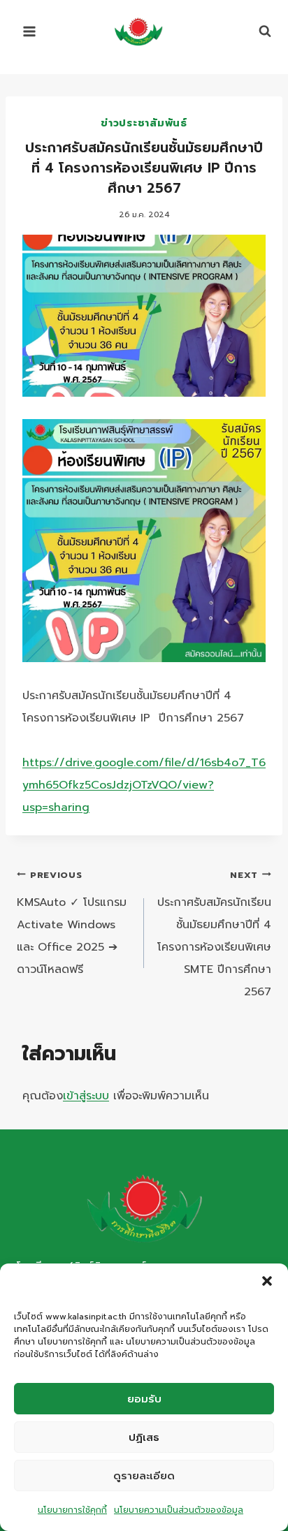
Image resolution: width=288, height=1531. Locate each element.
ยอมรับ (144, 1399)
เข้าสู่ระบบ (86, 1095)
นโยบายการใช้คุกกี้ (72, 1510)
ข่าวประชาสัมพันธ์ (144, 123)
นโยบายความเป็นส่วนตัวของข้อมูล (178, 1510)
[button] (267, 1281)
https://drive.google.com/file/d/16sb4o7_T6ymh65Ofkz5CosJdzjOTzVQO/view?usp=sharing (144, 785)
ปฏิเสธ (144, 1437)
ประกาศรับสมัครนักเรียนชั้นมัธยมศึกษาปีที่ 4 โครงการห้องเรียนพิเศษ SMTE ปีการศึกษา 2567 (214, 934)
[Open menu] (30, 31)
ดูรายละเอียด (144, 1476)
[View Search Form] (258, 31)
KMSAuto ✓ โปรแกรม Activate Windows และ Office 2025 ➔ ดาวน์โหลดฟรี (72, 923)
